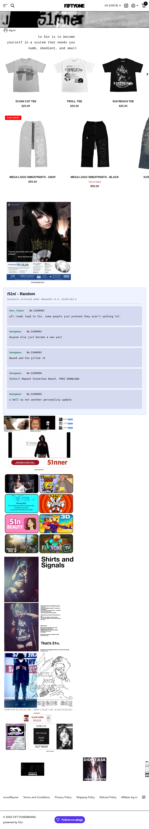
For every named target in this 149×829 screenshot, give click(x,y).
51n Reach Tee (123, 101)
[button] (147, 74)
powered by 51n (13, 822)
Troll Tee (74, 101)
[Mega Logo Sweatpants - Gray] (32, 143)
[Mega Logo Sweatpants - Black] (94, 143)
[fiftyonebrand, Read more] (126, 5)
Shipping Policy (85, 797)
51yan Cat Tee (26, 101)
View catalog (5, 5)
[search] (12, 5)
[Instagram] (143, 797)
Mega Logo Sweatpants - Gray (33, 177)
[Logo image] (32, 769)
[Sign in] (134, 5)
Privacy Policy (63, 797)
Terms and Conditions (36, 797)
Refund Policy (108, 797)
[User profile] (5, 30)
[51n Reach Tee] (123, 74)
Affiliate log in (129, 797)
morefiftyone (10, 797)
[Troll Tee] (74, 74)
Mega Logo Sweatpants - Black (95, 177)
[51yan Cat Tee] (26, 74)
